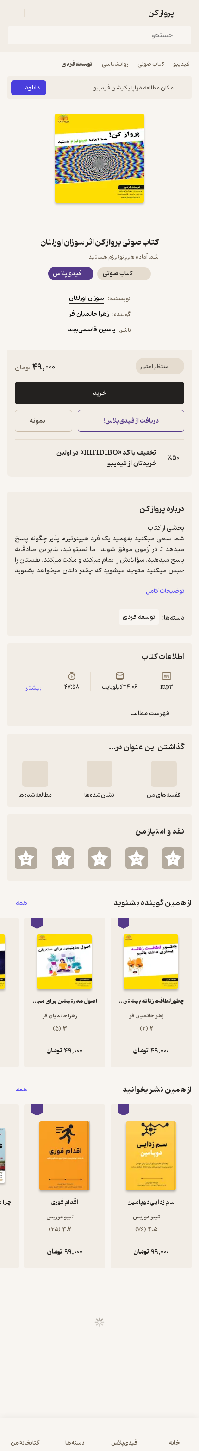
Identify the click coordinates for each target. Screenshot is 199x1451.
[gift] (99, 219)
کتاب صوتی (150, 64)
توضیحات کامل (165, 591)
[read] (35, 774)
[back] (186, 13)
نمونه (37, 421)
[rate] (173, 858)
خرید (99, 393)
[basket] (36, 13)
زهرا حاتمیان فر (89, 314)
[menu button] (13, 13)
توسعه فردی (77, 64)
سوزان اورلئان (86, 298)
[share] (77, 219)
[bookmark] (121, 219)
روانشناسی (115, 64)
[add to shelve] (164, 774)
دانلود (32, 88)
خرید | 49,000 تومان (52, 1439)
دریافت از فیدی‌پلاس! (131, 421)
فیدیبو (181, 64)
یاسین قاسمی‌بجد (91, 330)
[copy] (22, 458)
